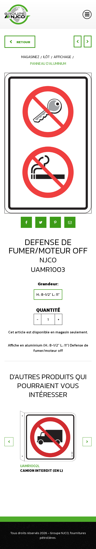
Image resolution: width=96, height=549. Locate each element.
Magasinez (30, 56)
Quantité (48, 310)
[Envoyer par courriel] (69, 222)
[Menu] (87, 14)
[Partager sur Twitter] (40, 222)
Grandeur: (48, 284)
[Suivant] (88, 41)
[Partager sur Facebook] (26, 222)
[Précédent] (77, 41)
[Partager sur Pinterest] (55, 222)
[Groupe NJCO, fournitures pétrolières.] (17, 14)
